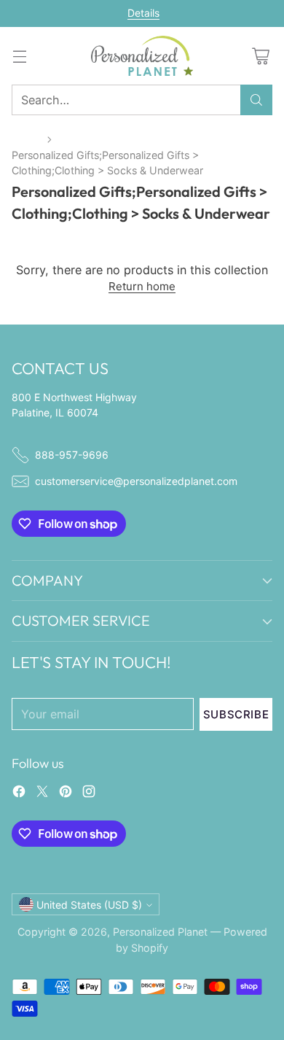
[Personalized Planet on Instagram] (89, 793)
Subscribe (236, 714)
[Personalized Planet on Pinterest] (65, 793)
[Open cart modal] (260, 56)
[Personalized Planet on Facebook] (19, 793)
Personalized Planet (160, 931)
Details (143, 13)
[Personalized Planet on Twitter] (42, 793)
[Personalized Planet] (142, 56)
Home (26, 139)
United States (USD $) (89, 905)
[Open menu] (19, 56)
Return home (142, 286)
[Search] (256, 100)
